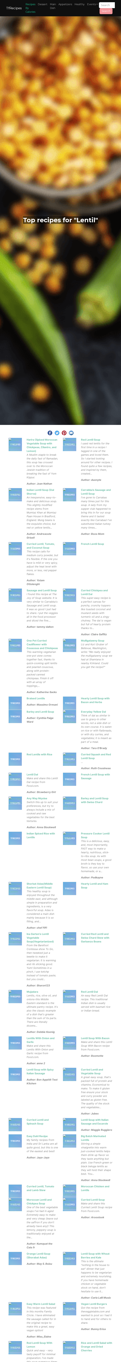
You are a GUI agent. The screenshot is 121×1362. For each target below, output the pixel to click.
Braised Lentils (36, 698)
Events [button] (91, 4)
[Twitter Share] (57, 432)
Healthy (80, 4)
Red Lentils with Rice (39, 754)
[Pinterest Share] (64, 432)
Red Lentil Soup (90, 439)
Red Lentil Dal (89, 991)
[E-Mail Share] (71, 432)
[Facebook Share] (50, 432)
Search (106, 11)
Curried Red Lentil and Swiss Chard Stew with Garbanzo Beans (95, 937)
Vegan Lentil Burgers (94, 1303)
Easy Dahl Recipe (37, 1136)
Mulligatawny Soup (92, 640)
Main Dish (53, 6)
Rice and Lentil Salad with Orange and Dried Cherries (96, 1346)
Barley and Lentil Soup (40, 711)
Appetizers (65, 4)
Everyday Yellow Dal (93, 711)
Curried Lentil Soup (93, 1199)
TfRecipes (14, 8)
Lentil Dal (32, 774)
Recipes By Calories (30, 8)
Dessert (42, 4)
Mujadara (32, 991)
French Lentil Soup (92, 543)
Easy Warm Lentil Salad (41, 1303)
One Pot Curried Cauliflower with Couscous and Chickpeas (42, 644)
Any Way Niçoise (37, 798)
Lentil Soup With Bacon (95, 1038)
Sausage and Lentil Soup (42, 590)
